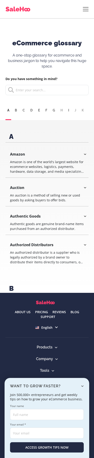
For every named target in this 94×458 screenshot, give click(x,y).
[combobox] (47, 90)
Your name (17, 406)
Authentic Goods (25, 216)
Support (48, 317)
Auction (17, 187)
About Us (23, 312)
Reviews (59, 312)
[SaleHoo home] (18, 9)
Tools (44, 370)
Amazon (17, 154)
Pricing (41, 312)
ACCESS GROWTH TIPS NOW (46, 447)
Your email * (18, 424)
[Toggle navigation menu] (86, 9)
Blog (74, 312)
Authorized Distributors (31, 244)
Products (44, 347)
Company (44, 359)
